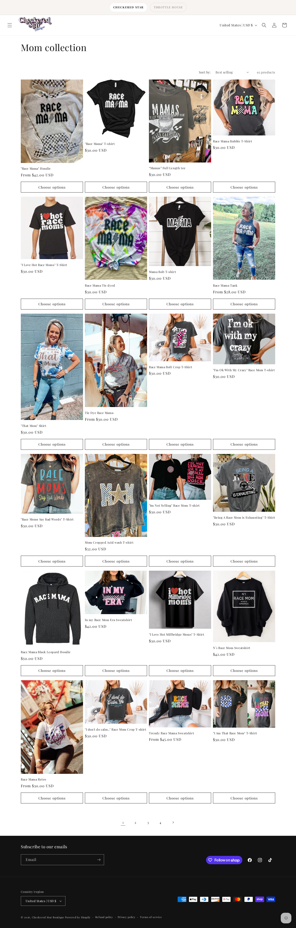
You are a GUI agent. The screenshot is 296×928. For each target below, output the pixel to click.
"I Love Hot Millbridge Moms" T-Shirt (176, 634)
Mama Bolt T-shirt (162, 272)
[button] (10, 25)
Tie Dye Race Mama (99, 413)
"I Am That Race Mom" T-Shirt (235, 733)
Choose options (52, 187)
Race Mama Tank (225, 285)
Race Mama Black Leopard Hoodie (46, 652)
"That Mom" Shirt (33, 426)
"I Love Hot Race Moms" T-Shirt (44, 265)
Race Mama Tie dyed (100, 285)
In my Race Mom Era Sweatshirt (108, 620)
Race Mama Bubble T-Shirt (232, 141)
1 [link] (123, 822)
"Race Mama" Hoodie (36, 168)
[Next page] (173, 822)
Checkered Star (128, 7)
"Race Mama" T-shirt (100, 144)
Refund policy (104, 917)
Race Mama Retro (33, 779)
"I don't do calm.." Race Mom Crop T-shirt (115, 729)
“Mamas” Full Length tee (167, 168)
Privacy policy (127, 917)
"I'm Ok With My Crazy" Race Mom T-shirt (244, 370)
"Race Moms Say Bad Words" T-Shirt (47, 519)
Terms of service (151, 917)
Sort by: (205, 72)
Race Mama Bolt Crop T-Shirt (170, 367)
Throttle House (168, 7)
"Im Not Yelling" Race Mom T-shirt (174, 505)
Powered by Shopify (78, 917)
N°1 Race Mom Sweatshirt (231, 648)
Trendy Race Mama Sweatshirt (171, 733)
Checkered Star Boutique (48, 917)
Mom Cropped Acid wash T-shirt (109, 542)
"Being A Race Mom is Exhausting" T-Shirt (244, 517)
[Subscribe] (99, 859)
